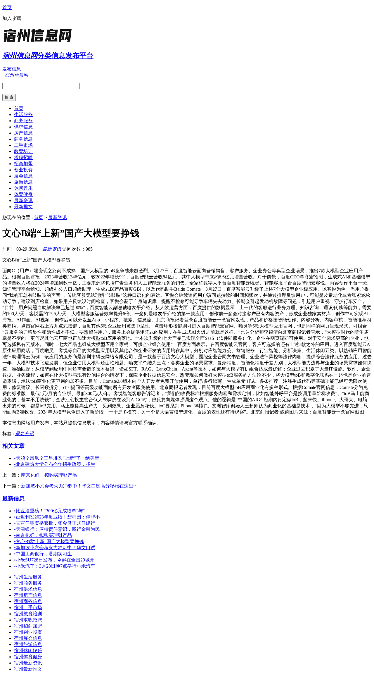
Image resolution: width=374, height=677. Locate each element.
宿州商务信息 (28, 601)
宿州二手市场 (28, 607)
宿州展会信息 (28, 638)
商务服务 (23, 120)
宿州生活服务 (28, 576)
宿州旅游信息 (28, 644)
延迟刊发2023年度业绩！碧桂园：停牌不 (57, 516)
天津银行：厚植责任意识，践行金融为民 (57, 529)
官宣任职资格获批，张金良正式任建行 (54, 523)
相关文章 (13, 446)
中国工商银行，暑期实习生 (43, 553)
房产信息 (23, 132)
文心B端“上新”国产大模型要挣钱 (49, 541)
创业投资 (23, 169)
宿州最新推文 (28, 668)
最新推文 (23, 206)
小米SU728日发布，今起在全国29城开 (54, 559)
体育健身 (23, 194)
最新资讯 (23, 200)
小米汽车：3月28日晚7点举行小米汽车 (54, 566)
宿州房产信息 (28, 595)
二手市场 (23, 145)
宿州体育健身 (28, 656)
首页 (7, 7)
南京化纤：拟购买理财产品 (49, 475)
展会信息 (23, 175)
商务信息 (23, 139)
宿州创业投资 (28, 632)
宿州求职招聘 (28, 619)
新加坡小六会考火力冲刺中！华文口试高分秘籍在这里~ (78, 485)
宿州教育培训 (28, 613)
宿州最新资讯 (28, 662)
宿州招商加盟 (28, 625)
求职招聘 (23, 157)
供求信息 (23, 126)
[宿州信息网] (38, 42)
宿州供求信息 (28, 589)
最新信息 (13, 498)
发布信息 (11, 68)
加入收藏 (11, 18)
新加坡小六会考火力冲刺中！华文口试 (54, 547)
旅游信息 (23, 182)
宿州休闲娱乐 (28, 650)
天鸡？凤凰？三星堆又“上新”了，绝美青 (56, 458)
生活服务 (23, 114)
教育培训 (23, 151)
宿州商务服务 (28, 582)
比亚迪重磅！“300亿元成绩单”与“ (49, 510)
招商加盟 (23, 163)
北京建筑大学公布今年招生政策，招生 (54, 464)
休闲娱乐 (23, 188)
